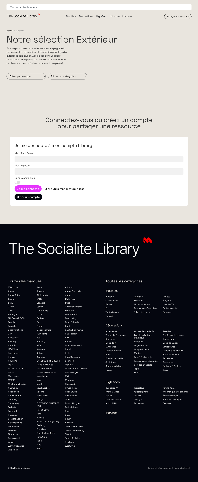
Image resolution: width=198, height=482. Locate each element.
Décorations (114, 325)
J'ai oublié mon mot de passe (64, 189)
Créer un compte (28, 197)
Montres (111, 413)
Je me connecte (28, 189)
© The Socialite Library (19, 468)
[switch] (17, 182)
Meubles (111, 291)
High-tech (112, 382)
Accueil (9, 30)
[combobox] (99, 7)
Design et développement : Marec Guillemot (169, 468)
